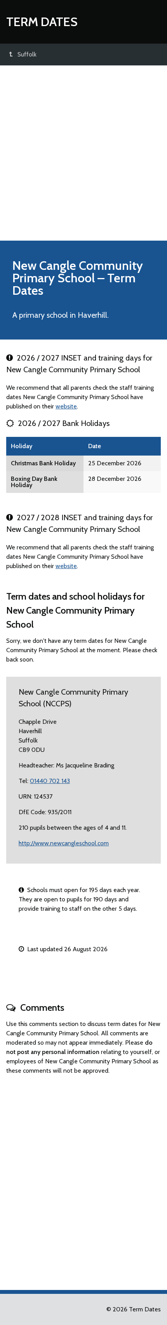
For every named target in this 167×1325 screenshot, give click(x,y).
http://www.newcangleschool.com (64, 843)
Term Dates (42, 21)
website (66, 406)
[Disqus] (83, 1179)
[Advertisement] (83, 153)
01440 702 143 (50, 781)
